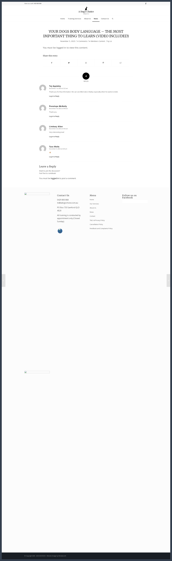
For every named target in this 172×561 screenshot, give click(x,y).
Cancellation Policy (96, 224)
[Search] (111, 19)
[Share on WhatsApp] (86, 62)
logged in (55, 178)
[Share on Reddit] (120, 62)
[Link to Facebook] (146, 3)
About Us (93, 208)
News (92, 212)
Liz (111, 41)
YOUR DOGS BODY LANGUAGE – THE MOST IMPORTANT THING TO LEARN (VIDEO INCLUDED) (86, 33)
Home (92, 199)
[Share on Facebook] (51, 62)
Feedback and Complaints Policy (101, 228)
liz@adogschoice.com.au (67, 203)
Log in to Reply (54, 96)
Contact (92, 216)
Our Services (94, 204)
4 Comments (82, 41)
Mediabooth (62, 556)
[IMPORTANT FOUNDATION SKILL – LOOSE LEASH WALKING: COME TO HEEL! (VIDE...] (3, 280)
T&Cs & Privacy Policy (97, 220)
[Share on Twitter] (68, 62)
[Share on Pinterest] (103, 62)
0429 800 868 (63, 199)
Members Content (98, 41)
